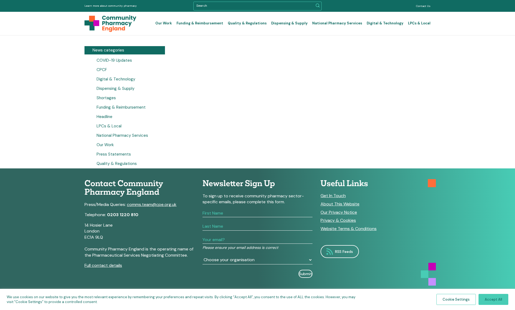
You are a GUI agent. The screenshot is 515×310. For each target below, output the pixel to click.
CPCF (102, 69)
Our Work (163, 23)
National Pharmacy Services (337, 23)
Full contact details (103, 265)
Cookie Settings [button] (456, 299)
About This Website (340, 204)
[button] (317, 6)
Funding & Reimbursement (199, 23)
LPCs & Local (419, 23)
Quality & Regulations (247, 23)
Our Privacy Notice (339, 212)
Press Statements (114, 154)
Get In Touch (333, 195)
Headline (104, 116)
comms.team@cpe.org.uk (151, 204)
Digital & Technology (385, 23)
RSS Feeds (344, 251)
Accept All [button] (493, 299)
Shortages (106, 98)
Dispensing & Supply (289, 23)
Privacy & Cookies (338, 220)
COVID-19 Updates (114, 60)
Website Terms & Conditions (349, 228)
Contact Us (423, 6)
